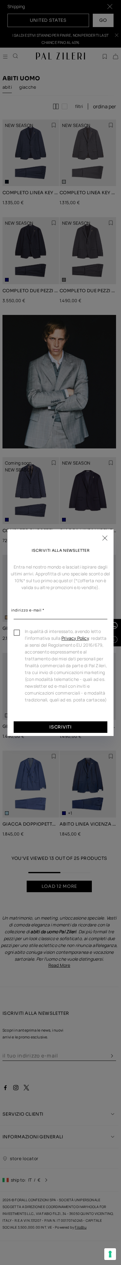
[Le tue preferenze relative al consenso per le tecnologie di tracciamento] (110, 1254)
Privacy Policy (75, 638)
